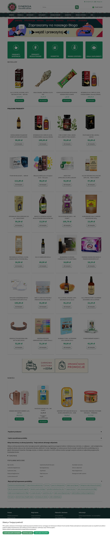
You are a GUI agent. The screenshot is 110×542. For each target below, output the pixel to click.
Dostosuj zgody (27, 533)
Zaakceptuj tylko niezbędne (12, 533)
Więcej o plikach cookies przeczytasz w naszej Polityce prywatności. (19, 529)
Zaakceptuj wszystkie (41, 533)
